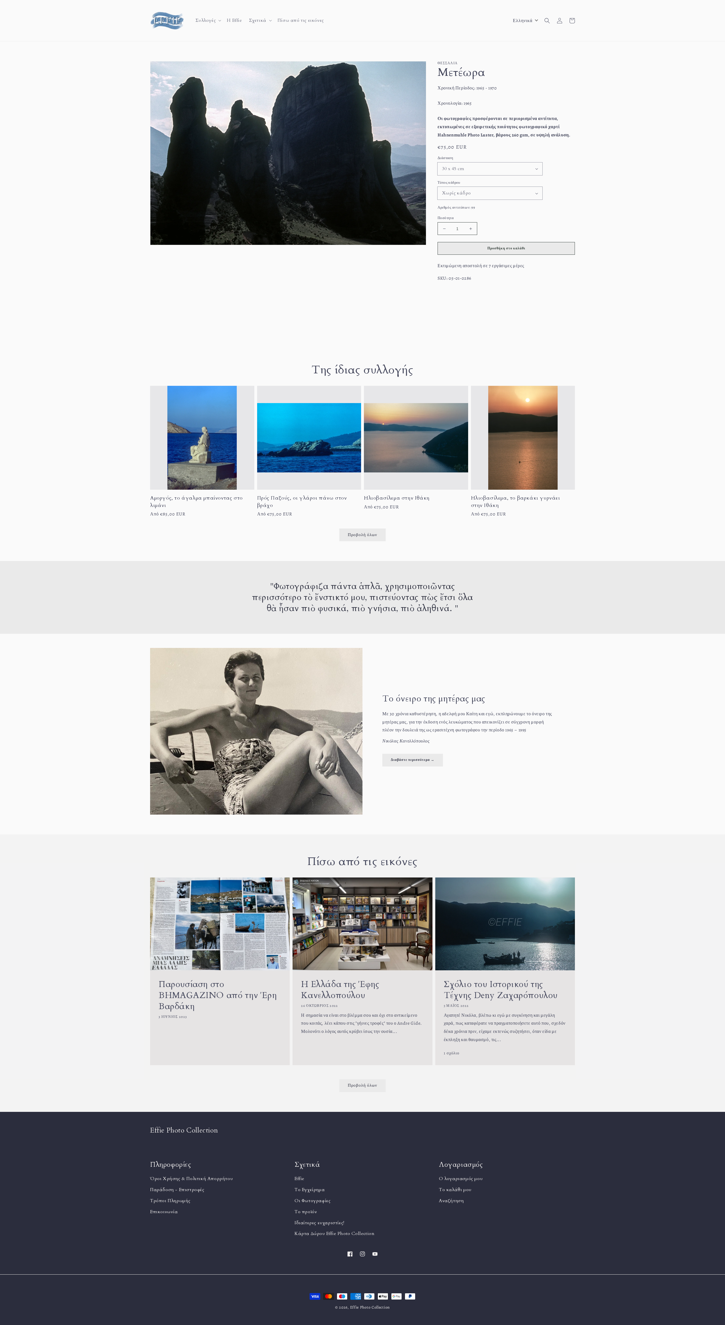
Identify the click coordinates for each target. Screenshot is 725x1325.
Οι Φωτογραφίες (312, 1201)
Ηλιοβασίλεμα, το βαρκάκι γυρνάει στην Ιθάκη (515, 502)
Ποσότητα (446, 217)
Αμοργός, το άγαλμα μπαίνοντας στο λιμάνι (196, 502)
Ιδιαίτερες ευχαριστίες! (319, 1223)
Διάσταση (445, 157)
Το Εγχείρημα (310, 1190)
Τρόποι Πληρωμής (170, 1201)
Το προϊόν (306, 1212)
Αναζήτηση (451, 1201)
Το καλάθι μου (455, 1190)
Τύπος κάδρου (449, 182)
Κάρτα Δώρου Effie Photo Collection (334, 1233)
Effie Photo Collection (370, 1307)
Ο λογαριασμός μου (461, 1179)
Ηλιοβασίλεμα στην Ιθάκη (397, 498)
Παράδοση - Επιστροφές (177, 1190)
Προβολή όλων (362, 1085)
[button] (208, 20)
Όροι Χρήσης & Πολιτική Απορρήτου (191, 1179)
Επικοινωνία (164, 1212)
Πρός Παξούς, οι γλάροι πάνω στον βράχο (302, 502)
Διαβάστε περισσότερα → (412, 759)
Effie (299, 1179)
